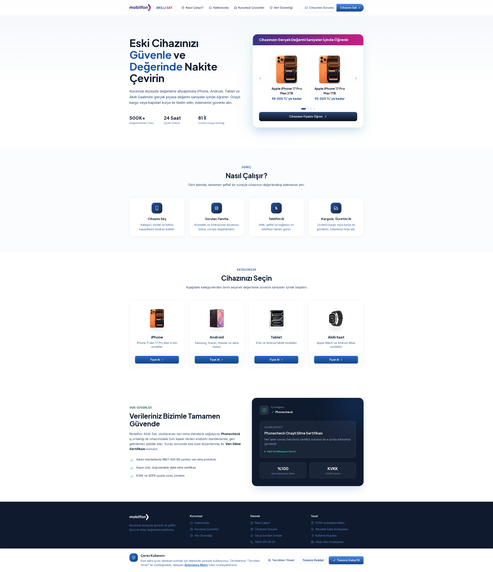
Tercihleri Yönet (283, 560)
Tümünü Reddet (313, 560)
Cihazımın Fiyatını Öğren (306, 116)
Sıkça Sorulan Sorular (268, 535)
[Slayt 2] (308, 109)
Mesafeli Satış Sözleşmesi (331, 529)
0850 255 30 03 (265, 541)
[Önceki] (260, 78)
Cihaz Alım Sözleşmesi (329, 541)
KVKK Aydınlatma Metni (330, 522)
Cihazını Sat (348, 7)
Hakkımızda (221, 7)
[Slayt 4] (314, 109)
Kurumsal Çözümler (251, 7)
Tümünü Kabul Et (348, 560)
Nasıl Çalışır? (194, 7)
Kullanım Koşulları (326, 535)
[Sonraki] (356, 78)
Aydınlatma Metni (196, 565)
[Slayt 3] (311, 109)
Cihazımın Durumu (321, 7)
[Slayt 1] (303, 109)
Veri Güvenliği (283, 7)
